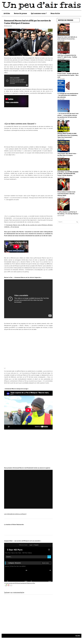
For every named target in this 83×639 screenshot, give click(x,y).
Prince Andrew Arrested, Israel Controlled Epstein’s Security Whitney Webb (66, 193)
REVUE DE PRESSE (65, 20)
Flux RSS (77, 635)
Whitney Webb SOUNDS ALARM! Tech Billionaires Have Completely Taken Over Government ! (67, 135)
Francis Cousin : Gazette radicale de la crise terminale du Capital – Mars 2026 (67, 75)
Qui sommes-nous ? (39, 13)
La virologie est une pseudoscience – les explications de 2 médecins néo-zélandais (67, 95)
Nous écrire (55, 13)
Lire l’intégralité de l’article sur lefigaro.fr (15, 514)
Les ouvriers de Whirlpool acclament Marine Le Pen (20, 583)
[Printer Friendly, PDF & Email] (8, 585)
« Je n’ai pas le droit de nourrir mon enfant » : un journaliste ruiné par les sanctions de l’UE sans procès (67, 115)
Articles (7, 13)
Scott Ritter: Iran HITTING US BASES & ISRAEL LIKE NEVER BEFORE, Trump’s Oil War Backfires (67, 173)
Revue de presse (20, 13)
